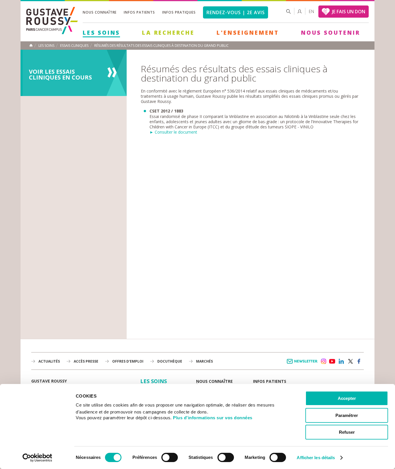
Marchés (204, 361)
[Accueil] (52, 32)
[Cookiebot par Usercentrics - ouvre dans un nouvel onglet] (37, 457)
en (311, 11)
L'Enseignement (248, 32)
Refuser (347, 432)
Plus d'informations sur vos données (212, 417)
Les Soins (101, 32)
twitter (350, 361)
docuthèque (169, 361)
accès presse (86, 361)
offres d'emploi (127, 361)
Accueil (31, 45)
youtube (332, 361)
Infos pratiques (179, 12)
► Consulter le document (173, 132)
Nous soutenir (330, 32)
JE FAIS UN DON (348, 11)
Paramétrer (346, 415)
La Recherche (168, 32)
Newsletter (303, 364)
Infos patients (139, 12)
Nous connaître (100, 12)
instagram (323, 361)
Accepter (347, 398)
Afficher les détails (316, 457)
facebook (359, 361)
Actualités (49, 361)
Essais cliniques (74, 45)
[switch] (169, 457)
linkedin (341, 361)
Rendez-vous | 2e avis (235, 12)
